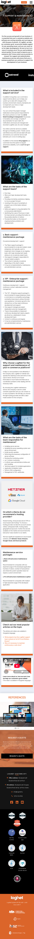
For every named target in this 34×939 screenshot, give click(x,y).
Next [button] (31, 728)
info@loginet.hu (18, 792)
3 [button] (18, 728)
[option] (11, 75)
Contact (24, 2)
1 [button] (15, 728)
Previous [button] (3, 728)
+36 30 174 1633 (18, 796)
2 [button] (17, 728)
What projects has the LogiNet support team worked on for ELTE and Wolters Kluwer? (17, 639)
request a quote (17, 756)
